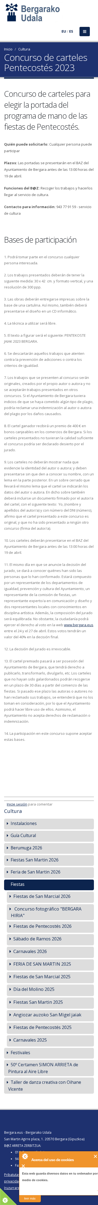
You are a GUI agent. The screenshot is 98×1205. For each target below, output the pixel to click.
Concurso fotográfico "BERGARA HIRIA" (46, 912)
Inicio (8, 49)
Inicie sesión (17, 804)
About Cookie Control (24, 1156)
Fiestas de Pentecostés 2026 (42, 926)
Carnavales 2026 (30, 951)
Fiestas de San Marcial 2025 (42, 976)
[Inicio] (7, 15)
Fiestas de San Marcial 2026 (42, 896)
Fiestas (17, 884)
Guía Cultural (23, 835)
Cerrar (95, 1156)
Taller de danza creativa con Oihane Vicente (44, 1085)
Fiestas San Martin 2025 (38, 1002)
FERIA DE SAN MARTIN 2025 (42, 964)
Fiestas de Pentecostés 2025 (42, 1027)
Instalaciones (24, 823)
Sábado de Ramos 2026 (37, 938)
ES (71, 31)
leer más (30, 1198)
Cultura (24, 49)
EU (64, 31)
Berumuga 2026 (26, 848)
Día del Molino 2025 (33, 989)
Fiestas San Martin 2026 (35, 860)
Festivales (20, 1053)
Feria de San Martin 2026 (35, 872)
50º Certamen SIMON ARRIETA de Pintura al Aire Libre (43, 1068)
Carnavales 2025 (30, 1040)
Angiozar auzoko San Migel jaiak (47, 1014)
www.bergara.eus (78, 624)
